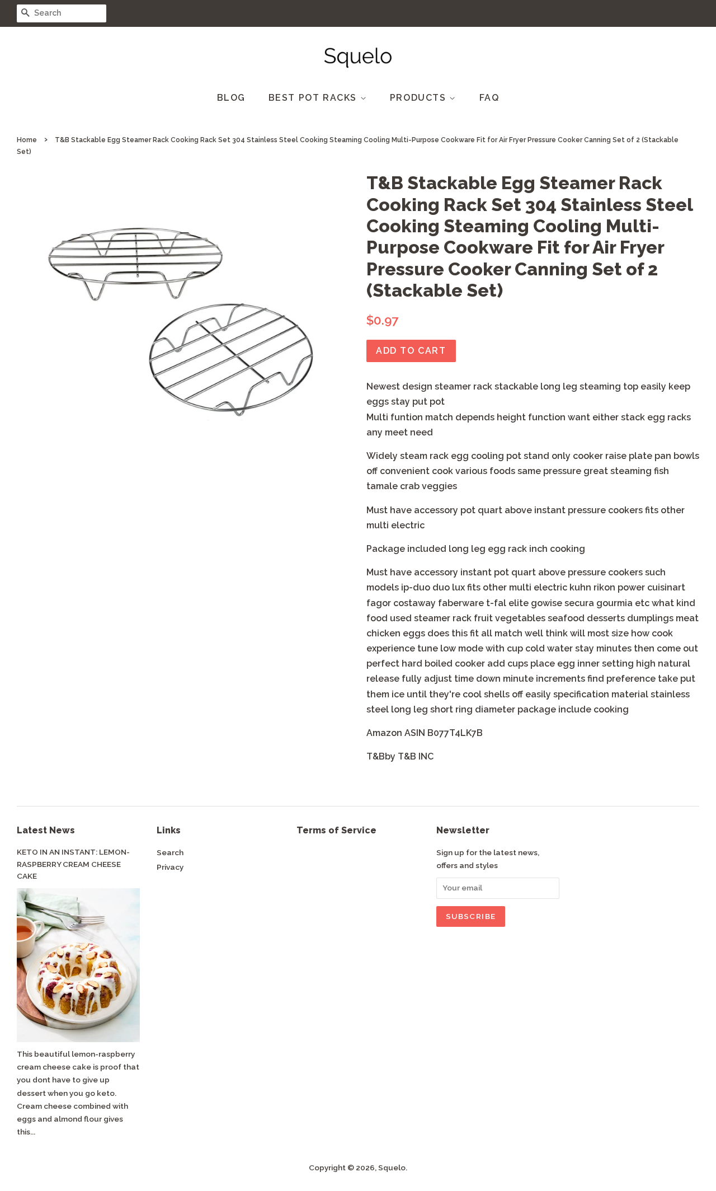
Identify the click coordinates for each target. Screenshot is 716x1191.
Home (27, 140)
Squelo (392, 1167)
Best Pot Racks (314, 97)
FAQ (489, 97)
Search (170, 852)
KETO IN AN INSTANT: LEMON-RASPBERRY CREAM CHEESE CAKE (73, 864)
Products (419, 97)
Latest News (46, 830)
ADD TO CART (411, 350)
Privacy (170, 866)
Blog (231, 97)
